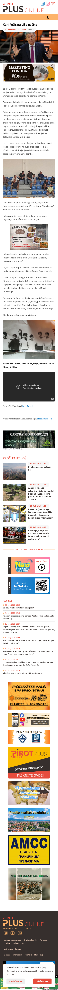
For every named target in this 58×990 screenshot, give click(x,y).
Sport (24, 943)
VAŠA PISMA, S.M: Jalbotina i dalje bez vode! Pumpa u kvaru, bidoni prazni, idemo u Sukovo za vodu (40, 494)
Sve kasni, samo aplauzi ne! (39, 468)
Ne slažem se (15, 981)
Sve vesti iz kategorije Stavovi (29, 549)
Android (42, 585)
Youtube (53, 3)
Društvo (7, 943)
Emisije (18, 949)
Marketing (38, 955)
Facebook (43, 3)
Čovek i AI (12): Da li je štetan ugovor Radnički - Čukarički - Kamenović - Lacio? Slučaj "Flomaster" (40, 513)
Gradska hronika (30, 940)
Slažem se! (42, 981)
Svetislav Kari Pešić (16, 449)
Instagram (48, 3)
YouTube (12, 933)
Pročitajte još (14, 458)
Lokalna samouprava (12, 940)
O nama (7, 955)
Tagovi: (6, 449)
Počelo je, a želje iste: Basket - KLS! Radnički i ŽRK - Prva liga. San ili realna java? (39, 535)
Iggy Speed (27, 406)
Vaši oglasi (8, 949)
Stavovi (7, 68)
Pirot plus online (23, 7)
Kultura (16, 943)
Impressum (17, 955)
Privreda (43, 940)
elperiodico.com (44, 418)
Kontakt (28, 955)
